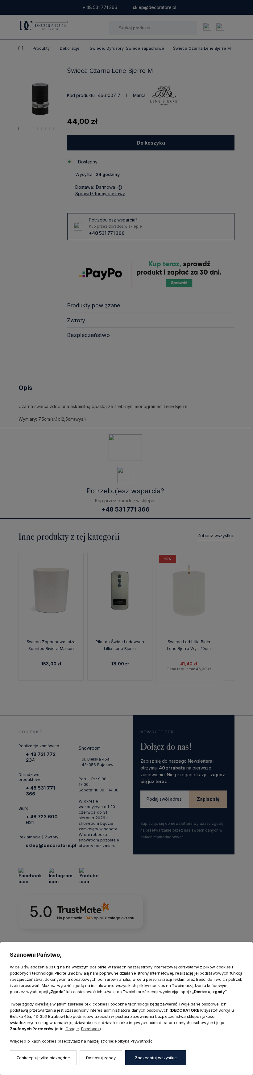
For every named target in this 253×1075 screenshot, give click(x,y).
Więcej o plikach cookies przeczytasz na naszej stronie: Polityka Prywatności (81, 1041)
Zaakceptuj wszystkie (156, 1057)
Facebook (90, 1028)
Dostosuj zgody (101, 1057)
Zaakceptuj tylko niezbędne (43, 1057)
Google (72, 1028)
